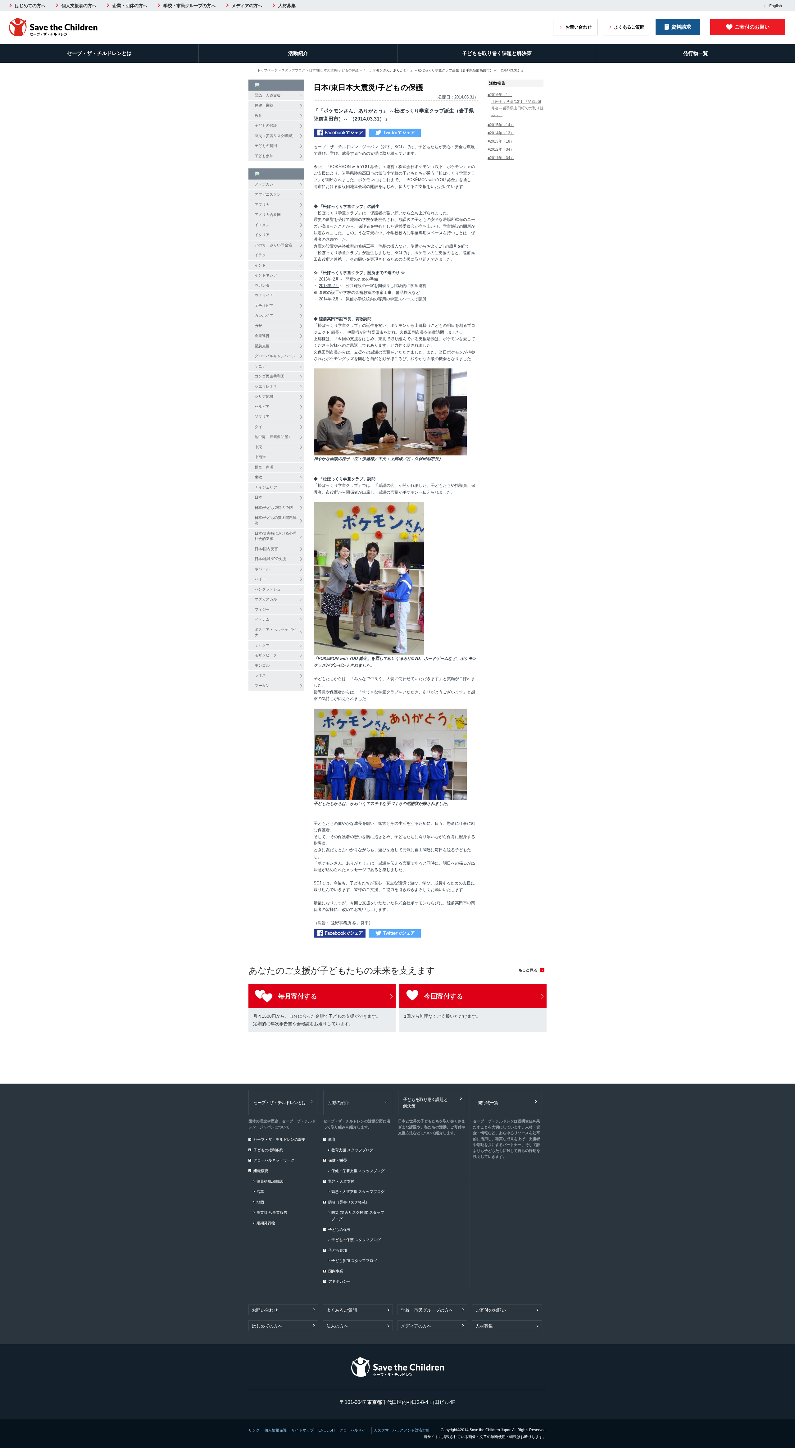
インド (260, 265)
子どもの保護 (266, 125)
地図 (260, 1202)
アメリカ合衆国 (268, 214)
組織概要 (260, 1171)
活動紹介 (298, 53)
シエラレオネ (266, 386)
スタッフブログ (293, 70)
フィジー (262, 609)
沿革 (260, 1192)
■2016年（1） (500, 95)
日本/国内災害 (266, 549)
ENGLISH (326, 1430)
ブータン (262, 685)
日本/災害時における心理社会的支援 (276, 536)
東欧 (258, 477)
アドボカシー (266, 184)
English (775, 6)
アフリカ (262, 205)
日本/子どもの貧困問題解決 (276, 520)
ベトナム (262, 619)
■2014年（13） (501, 133)
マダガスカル (266, 599)
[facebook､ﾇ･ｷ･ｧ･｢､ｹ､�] (340, 133)
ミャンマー (264, 645)
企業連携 (262, 336)
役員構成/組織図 (270, 1181)
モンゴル (262, 665)
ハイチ (260, 579)
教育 (258, 115)
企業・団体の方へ (129, 5)
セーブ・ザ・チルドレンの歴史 (279, 1139)
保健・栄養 (264, 105)
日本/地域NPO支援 (270, 559)
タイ (258, 427)
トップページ (267, 70)
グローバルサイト (354, 1430)
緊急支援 (262, 346)
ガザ (258, 326)
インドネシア (266, 275)
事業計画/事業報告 (272, 1212)
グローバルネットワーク (273, 1160)
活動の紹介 (338, 1102)
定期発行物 (266, 1223)
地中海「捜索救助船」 (273, 437)
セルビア (262, 406)
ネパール (262, 569)
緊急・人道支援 (268, 95)
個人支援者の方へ (78, 5)
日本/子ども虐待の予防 (274, 507)
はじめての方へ (30, 5)
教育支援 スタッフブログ (352, 1150)
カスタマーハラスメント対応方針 (402, 1430)
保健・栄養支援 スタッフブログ (357, 1171)
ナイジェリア (266, 487)
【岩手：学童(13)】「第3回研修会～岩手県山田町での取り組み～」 (517, 108)
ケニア (260, 366)
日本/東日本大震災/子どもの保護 (334, 70)
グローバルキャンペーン (275, 356)
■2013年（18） (501, 141)
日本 (258, 497)
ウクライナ (264, 295)
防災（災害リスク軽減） (275, 136)
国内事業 (335, 1271)
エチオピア (264, 306)
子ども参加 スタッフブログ (354, 1260)
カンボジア (264, 315)
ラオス (260, 675)
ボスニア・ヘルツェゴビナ (275, 632)
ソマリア (262, 416)
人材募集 (287, 5)
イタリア (262, 235)
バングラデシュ (268, 589)
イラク (260, 255)
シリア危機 (264, 396)
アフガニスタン (268, 194)
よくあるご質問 (629, 27)
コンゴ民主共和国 (269, 376)
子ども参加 (264, 156)
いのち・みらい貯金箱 (273, 245)
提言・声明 (264, 467)
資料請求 (681, 27)
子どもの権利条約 (268, 1150)
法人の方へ (337, 1325)
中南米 (260, 457)
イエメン (262, 225)
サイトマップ (302, 1430)
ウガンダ (262, 285)
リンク (254, 1430)
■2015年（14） (501, 125)
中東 (258, 447)
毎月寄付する (297, 996)
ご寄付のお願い (752, 27)
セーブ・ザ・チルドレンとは (99, 53)
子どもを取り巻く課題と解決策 (497, 53)
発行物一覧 (695, 53)
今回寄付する (443, 996)
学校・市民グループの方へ (189, 5)
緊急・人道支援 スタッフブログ (357, 1192)
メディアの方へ (247, 5)
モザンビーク (266, 655)
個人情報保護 (275, 1430)
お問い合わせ (579, 27)
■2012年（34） (501, 149)
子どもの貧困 (266, 146)
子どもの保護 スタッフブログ (356, 1240)
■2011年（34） (501, 158)
